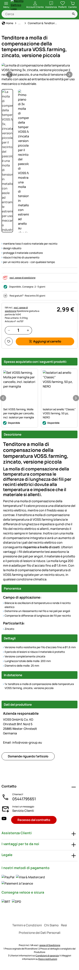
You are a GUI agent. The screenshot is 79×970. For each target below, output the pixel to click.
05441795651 (24, 798)
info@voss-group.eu (22, 742)
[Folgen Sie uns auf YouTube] (4, 820)
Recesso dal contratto (33, 820)
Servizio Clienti (23, 811)
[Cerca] (73, 14)
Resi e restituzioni (47, 959)
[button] (39, 74)
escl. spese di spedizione (22, 277)
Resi (64, 925)
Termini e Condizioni (27, 925)
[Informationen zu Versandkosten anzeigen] (11, 901)
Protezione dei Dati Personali (39, 933)
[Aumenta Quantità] (28, 330)
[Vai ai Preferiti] (9, 341)
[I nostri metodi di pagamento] (39, 880)
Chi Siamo (51, 925)
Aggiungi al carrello (47, 341)
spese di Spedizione (49, 945)
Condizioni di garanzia (47, 955)
